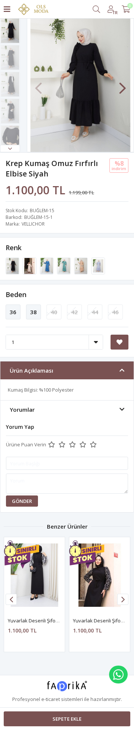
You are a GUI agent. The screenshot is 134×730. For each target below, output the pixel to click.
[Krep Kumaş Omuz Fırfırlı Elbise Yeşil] (64, 265)
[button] (10, 148)
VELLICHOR (33, 224)
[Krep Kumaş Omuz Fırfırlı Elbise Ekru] (30, 265)
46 (115, 312)
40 (54, 312)
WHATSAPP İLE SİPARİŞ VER (118, 674)
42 (74, 312)
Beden (16, 294)
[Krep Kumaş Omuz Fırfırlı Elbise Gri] (98, 265)
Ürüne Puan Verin (26, 444)
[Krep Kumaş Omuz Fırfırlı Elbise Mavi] (47, 265)
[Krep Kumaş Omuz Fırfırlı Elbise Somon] (81, 265)
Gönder (22, 501)
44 (95, 312)
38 (33, 312)
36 (13, 312)
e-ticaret (50, 699)
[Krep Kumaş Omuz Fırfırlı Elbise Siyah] (13, 265)
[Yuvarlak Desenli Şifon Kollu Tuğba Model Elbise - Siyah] (34, 575)
